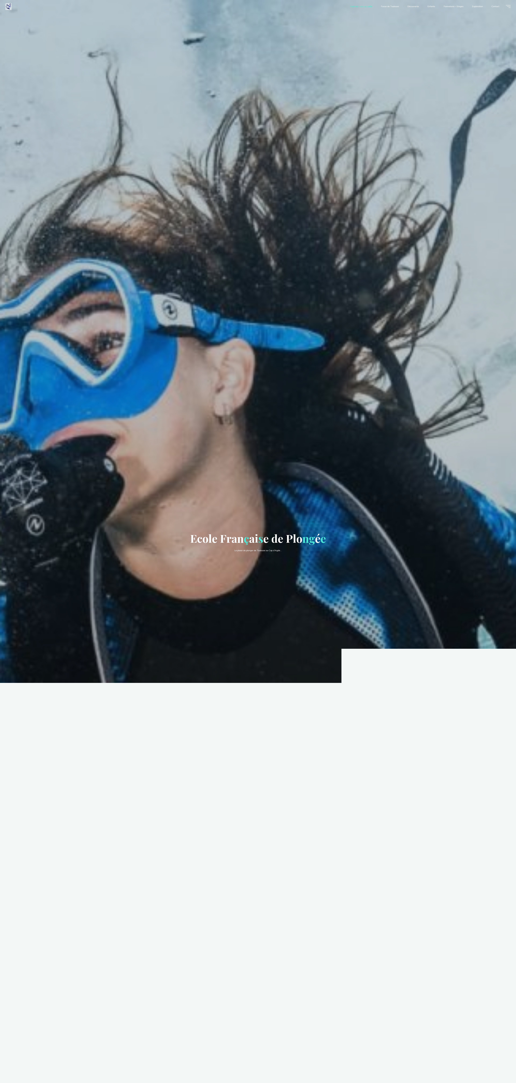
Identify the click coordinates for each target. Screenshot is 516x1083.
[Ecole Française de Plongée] (8, 6)
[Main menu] (508, 6)
